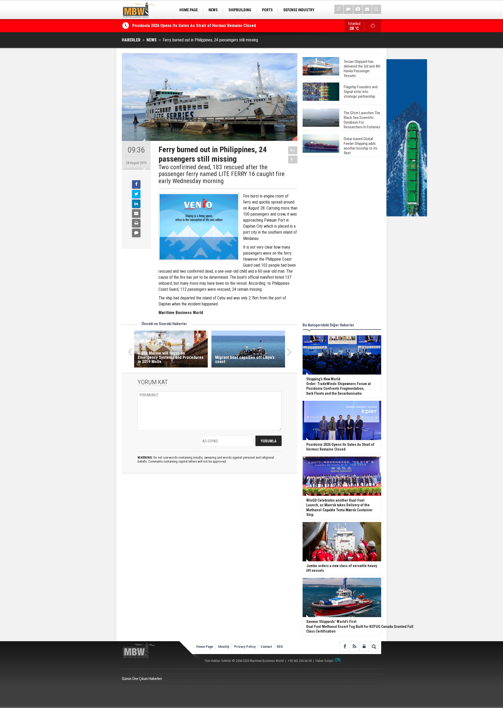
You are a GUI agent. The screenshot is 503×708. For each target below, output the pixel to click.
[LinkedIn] (136, 204)
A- (293, 159)
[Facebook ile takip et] (344, 646)
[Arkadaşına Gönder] (136, 213)
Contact (266, 647)
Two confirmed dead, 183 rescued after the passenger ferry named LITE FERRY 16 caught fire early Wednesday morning (221, 174)
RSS (280, 647)
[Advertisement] (342, 240)
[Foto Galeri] (357, 9)
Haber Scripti (324, 661)
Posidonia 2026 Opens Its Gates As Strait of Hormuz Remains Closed (194, 25)
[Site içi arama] (376, 9)
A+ (293, 150)
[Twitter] (136, 194)
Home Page (204, 647)
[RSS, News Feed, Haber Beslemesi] (354, 646)
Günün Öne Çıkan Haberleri (142, 678)
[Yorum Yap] (136, 233)
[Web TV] (348, 9)
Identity (223, 647)
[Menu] (338, 9)
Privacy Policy (245, 647)
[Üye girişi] (364, 646)
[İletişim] (367, 9)
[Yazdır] (136, 223)
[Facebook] (136, 184)
